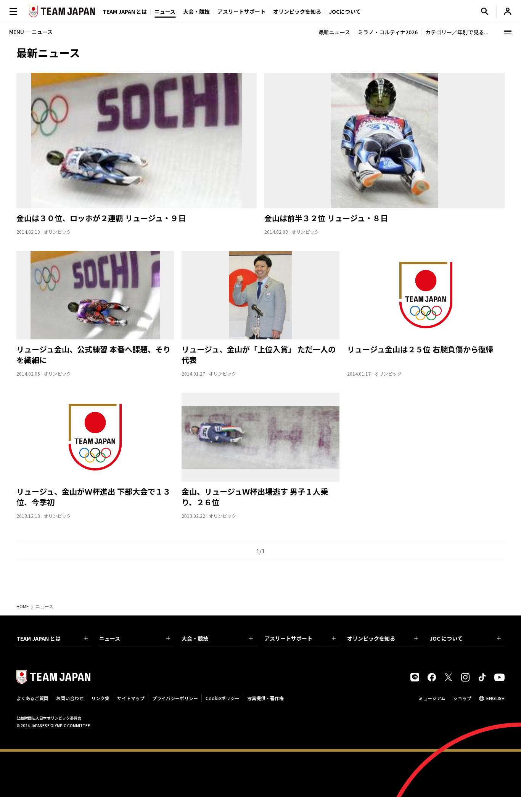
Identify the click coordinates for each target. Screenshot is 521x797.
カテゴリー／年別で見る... (457, 32)
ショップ (462, 698)
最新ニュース (334, 32)
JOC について (446, 638)
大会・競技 (195, 638)
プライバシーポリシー (175, 698)
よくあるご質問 (32, 698)
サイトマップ (131, 698)
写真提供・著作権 (265, 698)
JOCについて (345, 11)
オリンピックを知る (297, 11)
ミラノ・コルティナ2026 (388, 32)
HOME (22, 606)
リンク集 (100, 698)
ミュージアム (431, 698)
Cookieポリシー (223, 698)
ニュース (164, 11)
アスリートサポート (241, 11)
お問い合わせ (70, 698)
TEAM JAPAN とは (38, 638)
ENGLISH (495, 698)
